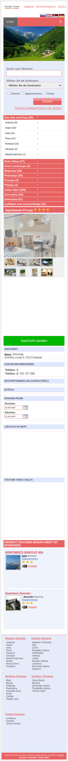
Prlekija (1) (11, 185)
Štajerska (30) (13, 170)
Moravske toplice (41, 666)
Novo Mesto (38, 680)
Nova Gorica (12, 663)
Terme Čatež (38, 691)
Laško (35, 658)
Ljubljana (11, 718)
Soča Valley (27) (14, 161)
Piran (9, 650)
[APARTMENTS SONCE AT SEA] (13, 569)
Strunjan (10, 655)
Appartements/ (30, 558)
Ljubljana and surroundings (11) (25, 203)
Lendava (36, 663)
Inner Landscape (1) (17, 166)
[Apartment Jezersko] (13, 610)
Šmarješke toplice (41, 688)
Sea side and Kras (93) (18, 117)
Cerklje (10, 696)
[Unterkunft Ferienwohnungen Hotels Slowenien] (34, 60)
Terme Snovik (13, 723)
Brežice (36, 683)
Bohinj (9, 683)
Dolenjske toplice (41, 685)
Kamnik (10, 721)
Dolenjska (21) (13, 199)
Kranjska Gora (13, 691)
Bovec (8, 354)
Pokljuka (10, 685)
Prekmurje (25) (13, 175)
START (10, 21)
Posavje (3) (11, 180)
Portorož (10, 653)
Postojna (10, 666)
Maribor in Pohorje (41, 642)
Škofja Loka (12, 699)
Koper (9, 645)
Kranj (9, 693)
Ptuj (34, 645)
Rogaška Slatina (40, 650)
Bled (8, 680)
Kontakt (32, 566)
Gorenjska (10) (13, 194)
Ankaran (10, 642)
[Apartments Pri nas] (34, 257)
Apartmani (32, 757)
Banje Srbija (44, 757)
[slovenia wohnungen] (11, 8)
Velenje (36, 655)
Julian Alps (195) (15, 189)
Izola (24, 556)
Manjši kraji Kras (14, 658)
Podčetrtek (37, 653)
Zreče (35, 647)
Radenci (36, 669)
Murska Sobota (40, 661)
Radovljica (11, 688)
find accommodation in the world (38, 108)
